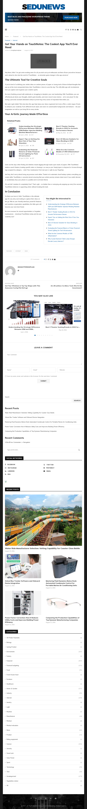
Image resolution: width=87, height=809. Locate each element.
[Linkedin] (75, 30)
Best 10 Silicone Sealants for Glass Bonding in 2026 (67, 140)
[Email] (78, 30)
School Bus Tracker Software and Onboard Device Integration (24, 417)
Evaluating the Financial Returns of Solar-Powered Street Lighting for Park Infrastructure (29, 153)
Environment (44, 652)
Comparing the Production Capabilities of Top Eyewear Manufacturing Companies (31, 431)
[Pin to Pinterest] (52, 259)
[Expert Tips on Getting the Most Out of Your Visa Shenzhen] (12, 142)
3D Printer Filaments (44, 638)
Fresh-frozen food (44, 675)
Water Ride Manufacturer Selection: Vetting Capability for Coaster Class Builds (29, 413)
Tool (44, 772)
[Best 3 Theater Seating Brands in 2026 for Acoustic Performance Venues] (49, 129)
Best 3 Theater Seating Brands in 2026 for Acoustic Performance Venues (67, 128)
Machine (44, 712)
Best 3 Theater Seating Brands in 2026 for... (63, 327)
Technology (44, 767)
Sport (44, 762)
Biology (44, 642)
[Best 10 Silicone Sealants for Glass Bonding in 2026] (49, 141)
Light (44, 707)
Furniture (44, 679)
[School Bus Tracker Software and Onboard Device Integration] (23, 566)
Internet (18, 251)
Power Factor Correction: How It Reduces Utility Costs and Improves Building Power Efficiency (34, 427)
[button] (9, 319)
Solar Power (44, 758)
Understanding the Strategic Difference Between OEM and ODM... (24, 328)
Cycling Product (44, 647)
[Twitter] (68, 30)
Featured (15, 36)
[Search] (81, 30)
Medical (44, 721)
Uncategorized (44, 776)
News (26, 251)
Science (44, 744)
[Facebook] (31, 798)
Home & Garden (44, 689)
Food (44, 670)
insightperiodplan (16, 50)
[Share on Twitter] (50, 259)
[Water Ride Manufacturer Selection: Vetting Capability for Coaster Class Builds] (43, 520)
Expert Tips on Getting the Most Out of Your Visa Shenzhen (29, 141)
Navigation (26, 442)
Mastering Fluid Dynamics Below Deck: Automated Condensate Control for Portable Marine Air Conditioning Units (40, 422)
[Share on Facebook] (48, 259)
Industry (44, 693)
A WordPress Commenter (13, 442)
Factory (44, 656)
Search (7, 397)
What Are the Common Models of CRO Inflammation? (67, 151)
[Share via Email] (54, 259)
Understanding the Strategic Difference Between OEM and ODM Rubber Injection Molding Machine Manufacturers (30, 129)
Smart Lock (44, 753)
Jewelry (44, 702)
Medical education (44, 725)
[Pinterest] (73, 30)
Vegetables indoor (44, 781)
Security (44, 748)
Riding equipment (44, 739)
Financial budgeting (44, 665)
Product (44, 735)
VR (44, 785)
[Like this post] (46, 259)
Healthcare (44, 684)
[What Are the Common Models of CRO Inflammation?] (49, 152)
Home (7, 36)
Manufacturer (44, 716)
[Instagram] (70, 30)
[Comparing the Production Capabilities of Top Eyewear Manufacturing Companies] (64, 603)
